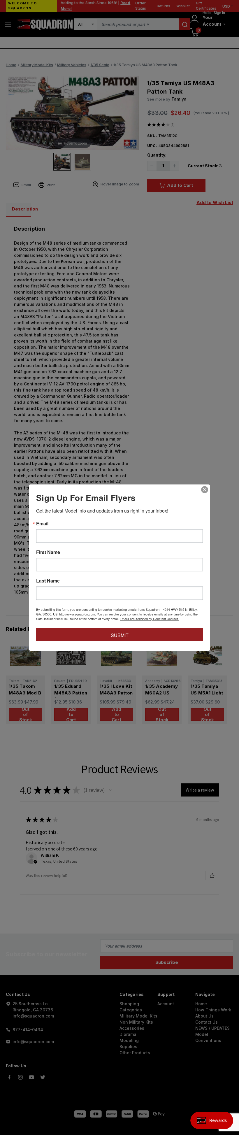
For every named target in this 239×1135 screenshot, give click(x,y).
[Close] (204, 489)
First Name (48, 552)
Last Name (48, 580)
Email (42, 523)
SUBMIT (120, 634)
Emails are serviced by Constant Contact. (149, 618)
